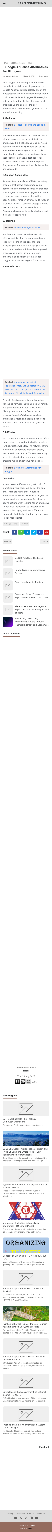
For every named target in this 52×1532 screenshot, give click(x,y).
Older (45, 541)
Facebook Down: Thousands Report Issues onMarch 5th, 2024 (32, 596)
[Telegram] (27, 532)
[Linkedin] (40, 532)
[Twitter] (21, 532)
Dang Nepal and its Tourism (29, 582)
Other (25, 524)
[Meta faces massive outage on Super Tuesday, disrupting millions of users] (8, 610)
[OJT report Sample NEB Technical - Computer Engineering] (26, 1115)
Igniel (30, 1528)
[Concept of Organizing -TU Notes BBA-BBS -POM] (26, 1252)
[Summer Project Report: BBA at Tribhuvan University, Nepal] (26, 1353)
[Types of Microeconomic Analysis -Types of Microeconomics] (26, 1181)
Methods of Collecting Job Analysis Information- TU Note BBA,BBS (21, 1224)
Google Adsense (12, 524)
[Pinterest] (46, 532)
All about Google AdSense (27, 227)
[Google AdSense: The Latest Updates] (8, 561)
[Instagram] (31, 1518)
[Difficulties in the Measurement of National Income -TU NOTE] (26, 1388)
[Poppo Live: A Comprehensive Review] (8, 573)
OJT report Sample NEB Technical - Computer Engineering (21, 1120)
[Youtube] (36, 1518)
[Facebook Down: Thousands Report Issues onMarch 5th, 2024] (8, 598)
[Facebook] (14, 532)
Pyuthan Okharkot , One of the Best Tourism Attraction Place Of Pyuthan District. (25, 1325)
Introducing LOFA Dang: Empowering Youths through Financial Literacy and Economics (32, 621)
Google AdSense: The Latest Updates (29, 559)
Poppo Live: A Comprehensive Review (30, 571)
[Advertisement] (26, 33)
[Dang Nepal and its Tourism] (8, 585)
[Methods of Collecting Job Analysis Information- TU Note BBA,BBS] (26, 1219)
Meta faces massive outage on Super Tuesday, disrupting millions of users (32, 609)
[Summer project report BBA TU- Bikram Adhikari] (26, 1285)
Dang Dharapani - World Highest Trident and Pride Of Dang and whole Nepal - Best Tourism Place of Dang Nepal (25, 1152)
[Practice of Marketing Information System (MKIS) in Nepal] (26, 1421)
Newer (7, 541)
